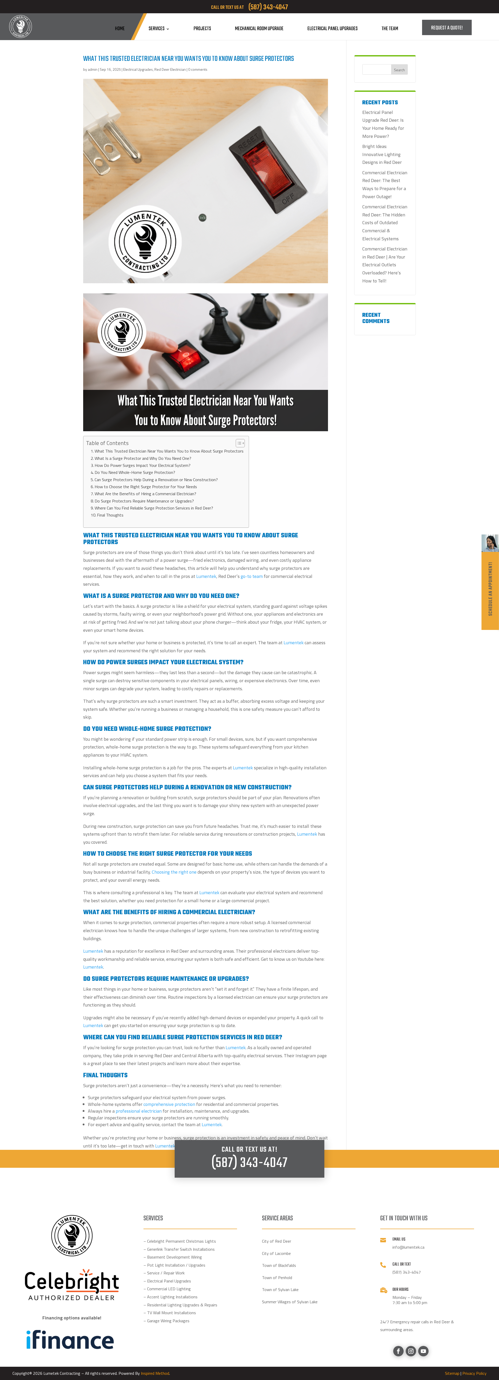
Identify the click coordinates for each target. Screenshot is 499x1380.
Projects (202, 29)
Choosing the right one (174, 871)
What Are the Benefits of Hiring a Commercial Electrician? (145, 494)
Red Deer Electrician (170, 69)
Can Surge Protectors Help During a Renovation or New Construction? (156, 479)
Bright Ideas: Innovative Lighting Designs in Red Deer (382, 154)
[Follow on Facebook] (398, 1351)
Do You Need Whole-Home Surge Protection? (135, 472)
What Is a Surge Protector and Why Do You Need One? (143, 458)
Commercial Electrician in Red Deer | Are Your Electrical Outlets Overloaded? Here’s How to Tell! (384, 264)
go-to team (252, 576)
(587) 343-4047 (249, 1163)
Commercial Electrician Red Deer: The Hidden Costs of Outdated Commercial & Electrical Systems (384, 222)
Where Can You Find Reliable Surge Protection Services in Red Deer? (154, 508)
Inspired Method (155, 1373)
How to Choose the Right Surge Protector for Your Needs (146, 486)
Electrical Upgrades (138, 69)
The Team (390, 29)
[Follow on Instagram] (411, 1351)
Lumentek (209, 892)
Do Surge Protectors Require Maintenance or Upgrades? (144, 501)
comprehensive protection (169, 1104)
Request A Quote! (447, 28)
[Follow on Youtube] (423, 1351)
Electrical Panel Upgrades (332, 29)
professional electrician (139, 1110)
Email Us (398, 1239)
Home (120, 29)
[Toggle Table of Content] (238, 443)
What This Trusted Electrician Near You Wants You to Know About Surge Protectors (169, 451)
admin (92, 69)
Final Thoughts (110, 515)
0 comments (197, 69)
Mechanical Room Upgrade (259, 29)
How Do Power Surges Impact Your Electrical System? (143, 465)
